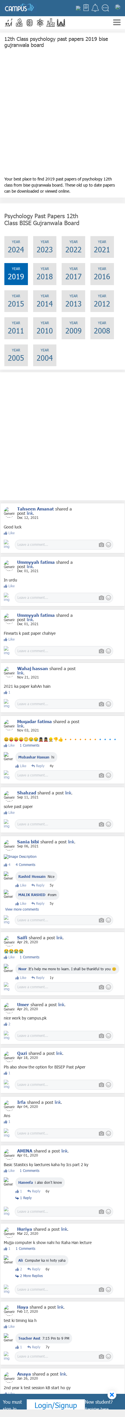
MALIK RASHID (31, 895)
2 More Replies (31, 1276)
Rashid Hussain (32, 876)
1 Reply (25, 1198)
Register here (96, 1409)
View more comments (22, 909)
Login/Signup (56, 1405)
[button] (8, 22)
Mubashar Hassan (33, 757)
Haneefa (25, 1182)
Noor (23, 969)
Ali (20, 1260)
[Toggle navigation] (117, 23)
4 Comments (25, 864)
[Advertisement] (62, 113)
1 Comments (29, 745)
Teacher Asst (29, 1338)
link (30, 513)
